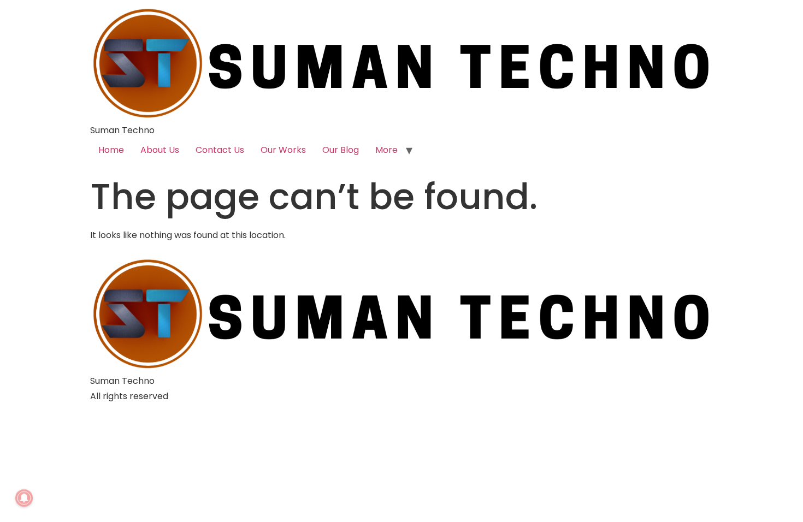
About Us (159, 150)
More (386, 150)
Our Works (283, 150)
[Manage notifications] (24, 498)
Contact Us (220, 150)
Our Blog (340, 150)
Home (111, 150)
